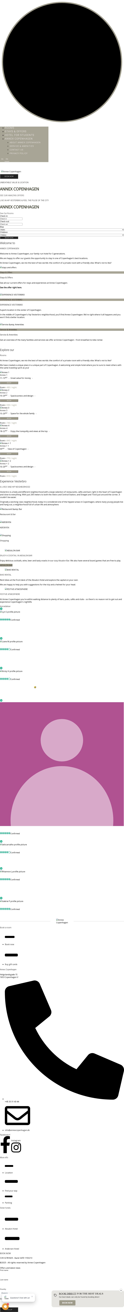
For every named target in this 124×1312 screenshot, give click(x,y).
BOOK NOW (9, 176)
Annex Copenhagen (19, 138)
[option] (2, 159)
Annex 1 (3, 375)
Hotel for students (19, 135)
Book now (9, 238)
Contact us (16, 150)
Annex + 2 (4, 463)
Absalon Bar (64, 560)
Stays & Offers (16, 131)
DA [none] (2, 159)
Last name (4, 1280)
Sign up (9, 1310)
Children (4, 232)
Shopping (4, 540)
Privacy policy (19, 153)
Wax (2, 227)
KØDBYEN (4, 527)
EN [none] (7, 159)
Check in (4, 216)
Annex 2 (3, 392)
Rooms (9, 128)
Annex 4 (3, 428)
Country (3, 1289)
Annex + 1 (4, 446)
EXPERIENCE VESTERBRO (11, 304)
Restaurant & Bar (8, 514)
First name (4, 1270)
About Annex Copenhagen (25, 143)
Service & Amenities (22, 146)
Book (9, 383)
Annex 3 (3, 410)
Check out (4, 221)
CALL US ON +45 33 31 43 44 (13, 1265)
